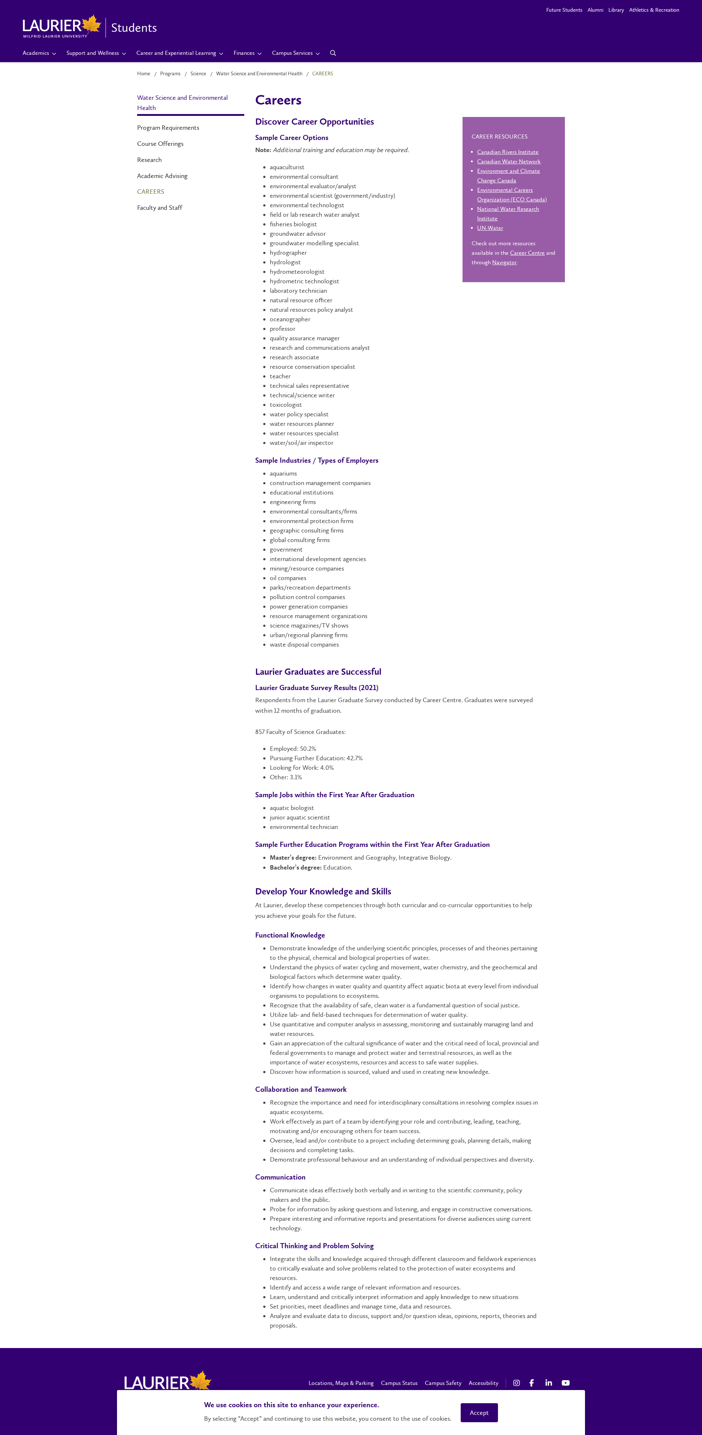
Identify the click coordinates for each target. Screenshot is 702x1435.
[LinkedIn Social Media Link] (550, 1383)
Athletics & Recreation (654, 10)
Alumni (595, 10)
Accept (479, 1413)
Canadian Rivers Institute (508, 151)
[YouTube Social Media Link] (566, 1383)
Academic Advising (162, 176)
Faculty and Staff (159, 208)
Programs (170, 74)
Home (143, 74)
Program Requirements (168, 128)
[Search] (333, 53)
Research (149, 160)
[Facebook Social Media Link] (533, 1383)
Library (616, 10)
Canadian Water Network (509, 161)
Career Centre (527, 252)
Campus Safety (443, 1382)
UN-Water (490, 227)
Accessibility (483, 1382)
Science (198, 74)
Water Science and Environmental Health (259, 74)
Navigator (504, 262)
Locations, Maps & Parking (341, 1382)
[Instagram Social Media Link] (517, 1383)
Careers (150, 192)
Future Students (564, 10)
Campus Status (399, 1382)
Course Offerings (160, 144)
